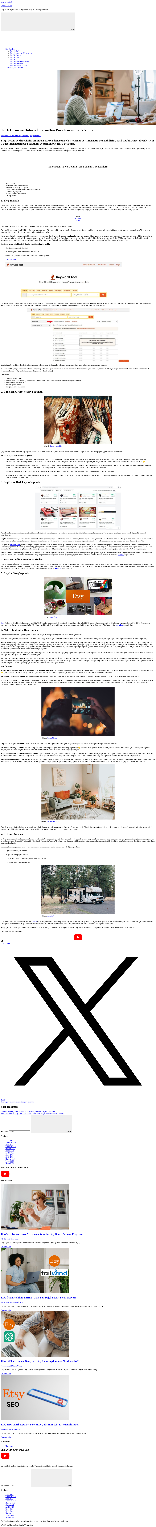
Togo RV (50, 916)
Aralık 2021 (9, 1153)
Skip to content (6, 2)
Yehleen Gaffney (53, 821)
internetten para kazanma (25, 1102)
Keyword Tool (10, 259)
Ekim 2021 (9, 1155)
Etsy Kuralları (15, 57)
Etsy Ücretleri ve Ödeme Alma (21, 53)
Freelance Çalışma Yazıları (15, 67)
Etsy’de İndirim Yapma (18, 65)
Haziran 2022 (10, 1149)
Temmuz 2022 (10, 1147)
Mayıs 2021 (9, 1161)
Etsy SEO (13, 59)
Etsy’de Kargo (15, 55)
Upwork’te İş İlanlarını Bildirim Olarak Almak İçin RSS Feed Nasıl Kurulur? (32, 1114)
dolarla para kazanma (8, 1102)
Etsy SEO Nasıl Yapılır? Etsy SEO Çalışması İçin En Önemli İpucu (40, 1424)
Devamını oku (6, 1247)
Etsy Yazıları (10, 49)
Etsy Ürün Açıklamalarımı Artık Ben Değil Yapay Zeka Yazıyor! (38, 1297)
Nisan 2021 (9, 1163)
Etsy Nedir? (14, 51)
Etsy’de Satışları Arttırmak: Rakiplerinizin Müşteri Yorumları (28, 1112)
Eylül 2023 (9, 1140)
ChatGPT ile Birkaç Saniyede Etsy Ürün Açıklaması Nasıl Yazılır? (40, 1361)
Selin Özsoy (16, 136)
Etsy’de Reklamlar (16, 63)
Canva (34, 922)
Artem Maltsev (52, 738)
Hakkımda (9, 1446)
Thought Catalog (78, 219)
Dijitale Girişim (6, 6)
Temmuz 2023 (10, 1143)
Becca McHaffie (56, 446)
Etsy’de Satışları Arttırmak (19, 61)
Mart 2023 (9, 1145)
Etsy (2, 623)
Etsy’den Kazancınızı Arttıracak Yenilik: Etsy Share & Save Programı (42, 1234)
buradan (121, 555)
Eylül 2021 (9, 1157)
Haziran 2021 (10, 1159)
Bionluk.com (15, 545)
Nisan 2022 (9, 1151)
